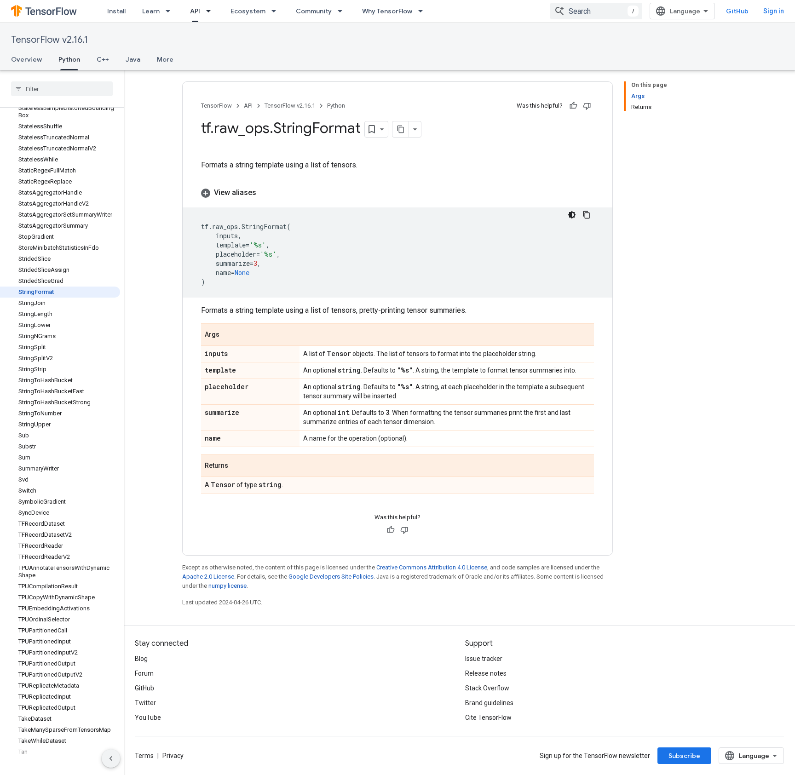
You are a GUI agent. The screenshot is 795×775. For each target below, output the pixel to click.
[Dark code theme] (572, 214)
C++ (103, 59)
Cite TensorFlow (488, 717)
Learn (151, 11)
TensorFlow (216, 105)
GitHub (737, 11)
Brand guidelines (489, 702)
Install (116, 11)
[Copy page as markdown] (400, 129)
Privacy (173, 755)
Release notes (486, 673)
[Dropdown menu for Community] (343, 11)
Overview (26, 59)
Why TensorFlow (387, 11)
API (195, 11)
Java (133, 59)
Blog (141, 658)
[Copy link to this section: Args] (228, 335)
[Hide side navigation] (111, 758)
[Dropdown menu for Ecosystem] (276, 11)
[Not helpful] (587, 106)
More (165, 59)
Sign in (773, 11)
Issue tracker (483, 658)
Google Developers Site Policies (331, 576)
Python (69, 59)
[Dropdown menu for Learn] (171, 11)
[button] (397, 192)
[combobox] (596, 11)
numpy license (227, 585)
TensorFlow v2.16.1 (49, 40)
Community (314, 11)
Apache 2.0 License (208, 576)
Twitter (145, 702)
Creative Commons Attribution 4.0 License (431, 567)
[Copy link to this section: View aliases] (265, 192)
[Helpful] (573, 106)
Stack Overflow (487, 688)
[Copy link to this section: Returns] (237, 466)
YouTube (148, 717)
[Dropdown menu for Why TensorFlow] (423, 11)
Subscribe (684, 756)
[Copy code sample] (586, 214)
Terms (144, 755)
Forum (144, 673)
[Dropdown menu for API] (211, 11)
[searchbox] (62, 88)
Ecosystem (247, 11)
